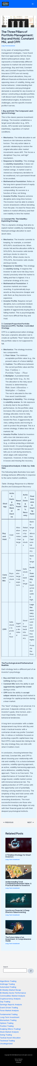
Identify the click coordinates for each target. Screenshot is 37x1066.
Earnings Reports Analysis (11, 1004)
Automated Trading (8, 987)
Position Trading (7, 1026)
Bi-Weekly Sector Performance (13, 993)
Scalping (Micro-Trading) (10, 1029)
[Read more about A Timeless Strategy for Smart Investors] (18, 845)
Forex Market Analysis (9, 1010)
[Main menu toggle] (32, 4)
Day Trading (5, 1002)
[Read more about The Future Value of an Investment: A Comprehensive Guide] (18, 927)
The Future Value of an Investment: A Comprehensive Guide (18, 939)
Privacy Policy (18, 1060)
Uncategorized (6, 1043)
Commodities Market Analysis (12, 996)
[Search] (31, 971)
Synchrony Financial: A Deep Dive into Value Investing (17, 911)
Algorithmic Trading (8, 981)
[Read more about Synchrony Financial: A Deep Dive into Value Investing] (18, 900)
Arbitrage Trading (7, 984)
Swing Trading (6, 1035)
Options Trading (6, 1023)
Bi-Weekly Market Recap (10, 990)
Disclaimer (18, 1062)
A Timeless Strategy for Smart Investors (18, 856)
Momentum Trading (8, 1020)
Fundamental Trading (8, 1014)
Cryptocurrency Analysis (10, 999)
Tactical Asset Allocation (10, 1038)
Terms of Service (18, 1059)
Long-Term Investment (8, 46)
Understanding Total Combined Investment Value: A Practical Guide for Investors (18, 883)
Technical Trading (7, 1041)
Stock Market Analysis (9, 1032)
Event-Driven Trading (9, 1007)
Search (5, 967)
